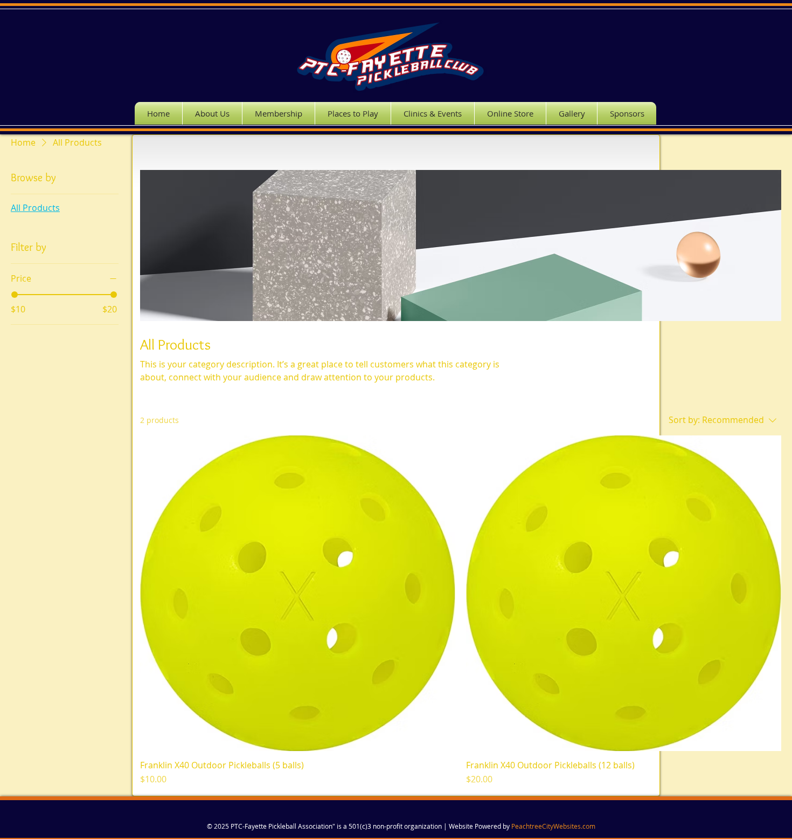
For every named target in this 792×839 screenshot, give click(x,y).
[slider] (14, 294)
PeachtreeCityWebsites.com (553, 826)
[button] (432, 113)
